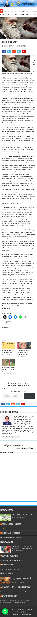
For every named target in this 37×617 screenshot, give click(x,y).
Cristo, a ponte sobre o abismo (9, 569)
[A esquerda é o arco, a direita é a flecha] (8, 362)
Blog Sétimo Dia (8, 565)
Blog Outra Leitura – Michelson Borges (16, 587)
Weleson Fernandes (9, 45)
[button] (5, 611)
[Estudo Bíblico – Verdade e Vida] (5, 517)
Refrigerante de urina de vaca (13, 445)
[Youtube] (21, 612)
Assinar (29, 396)
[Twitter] (15, 612)
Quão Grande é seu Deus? (24, 448)
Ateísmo (22, 14)
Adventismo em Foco (9, 596)
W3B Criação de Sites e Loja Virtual (22, 609)
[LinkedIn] (19, 612)
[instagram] (25, 612)
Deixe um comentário (10, 48)
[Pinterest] (17, 612)
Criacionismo (12, 46)
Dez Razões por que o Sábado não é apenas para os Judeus (22, 547)
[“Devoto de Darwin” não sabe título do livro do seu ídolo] (24, 345)
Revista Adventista (22, 46)
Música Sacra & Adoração (11, 524)
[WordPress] (23, 612)
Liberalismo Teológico (12, 14)
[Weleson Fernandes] (18, 3)
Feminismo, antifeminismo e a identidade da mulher (15, 592)
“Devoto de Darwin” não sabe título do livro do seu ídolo (23, 352)
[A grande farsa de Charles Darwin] (8, 345)
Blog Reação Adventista (11, 533)
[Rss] (11, 612)
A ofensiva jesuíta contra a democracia (11, 560)
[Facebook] (13, 612)
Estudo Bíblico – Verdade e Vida (23, 515)
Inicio (3, 14)
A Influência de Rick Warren (8, 529)
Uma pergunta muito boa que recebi (11, 537)
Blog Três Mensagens (10, 556)
